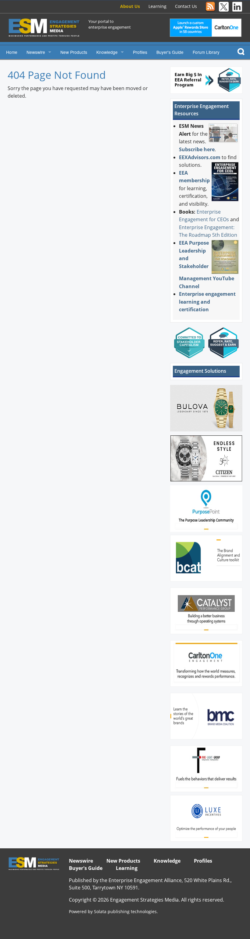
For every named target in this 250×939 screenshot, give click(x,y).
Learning (157, 6)
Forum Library (206, 52)
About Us (130, 6)
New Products (73, 52)
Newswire (36, 52)
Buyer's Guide (170, 52)
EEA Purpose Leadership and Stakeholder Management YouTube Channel (206, 264)
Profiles (140, 52)
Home (11, 52)
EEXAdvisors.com (199, 157)
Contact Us (186, 6)
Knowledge (107, 52)
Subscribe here (197, 149)
